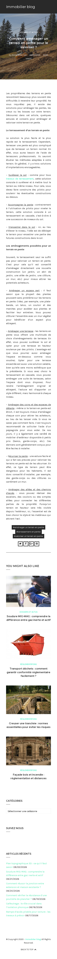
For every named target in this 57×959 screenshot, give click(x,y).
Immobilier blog (20, 7)
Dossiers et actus (29, 32)
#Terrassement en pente (28, 531)
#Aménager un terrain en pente (28, 527)
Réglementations (28, 664)
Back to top (27, 949)
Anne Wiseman (19, 55)
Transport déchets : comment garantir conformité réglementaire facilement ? (28, 672)
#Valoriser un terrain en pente (28, 536)
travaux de (12, 178)
